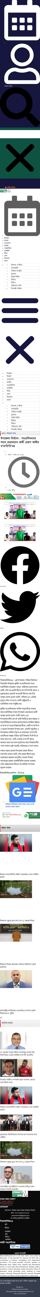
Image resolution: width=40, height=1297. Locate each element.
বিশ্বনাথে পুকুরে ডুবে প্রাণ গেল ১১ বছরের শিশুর (17, 920)
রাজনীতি (7, 251)
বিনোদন (6, 258)
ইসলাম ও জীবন (16, 265)
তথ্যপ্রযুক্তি (14, 268)
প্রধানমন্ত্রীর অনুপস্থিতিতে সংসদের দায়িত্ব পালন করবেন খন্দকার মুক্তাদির (17, 1188)
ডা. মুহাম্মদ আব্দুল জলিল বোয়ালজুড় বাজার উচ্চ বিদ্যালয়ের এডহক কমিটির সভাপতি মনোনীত (17, 1053)
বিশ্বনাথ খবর (11, 433)
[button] (20, 107)
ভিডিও (13, 282)
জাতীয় (6, 245)
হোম (3, 433)
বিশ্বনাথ (6, 238)
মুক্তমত (13, 274)
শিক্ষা (5, 253)
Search (37, 129)
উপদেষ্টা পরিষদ (16, 288)
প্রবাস (6, 261)
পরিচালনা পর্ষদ (16, 285)
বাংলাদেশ (7, 243)
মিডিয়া (13, 279)
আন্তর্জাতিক (7, 248)
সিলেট (6, 240)
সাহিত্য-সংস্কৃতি (16, 271)
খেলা (5, 256)
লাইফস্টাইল (15, 276)
